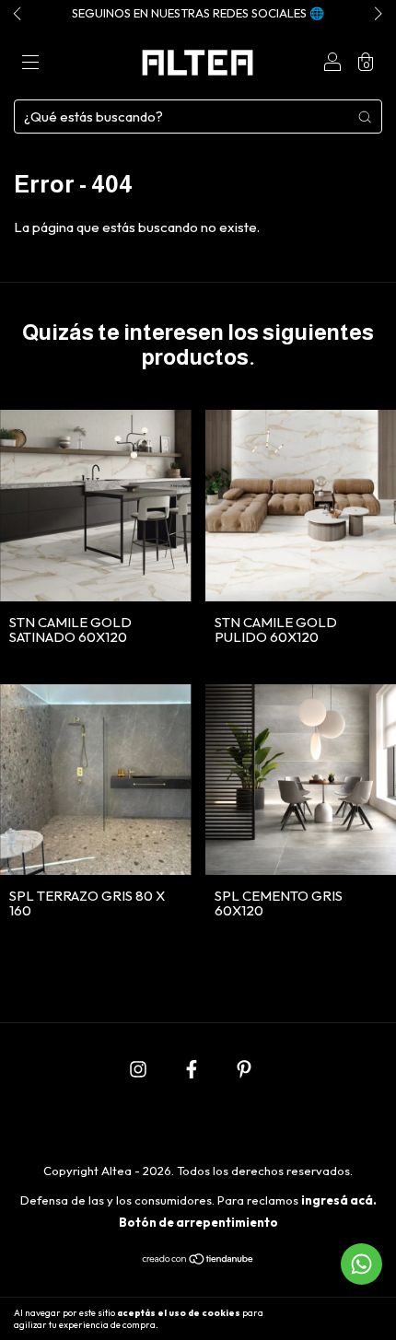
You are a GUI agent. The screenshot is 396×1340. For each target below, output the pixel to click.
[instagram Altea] (139, 1069)
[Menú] (30, 64)
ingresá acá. (339, 1200)
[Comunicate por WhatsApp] (361, 1264)
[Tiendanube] (198, 1260)
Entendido (345, 1318)
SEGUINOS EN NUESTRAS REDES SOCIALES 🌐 (198, 13)
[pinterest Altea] (244, 1069)
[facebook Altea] (193, 1069)
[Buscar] (364, 116)
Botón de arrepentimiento (198, 1222)
